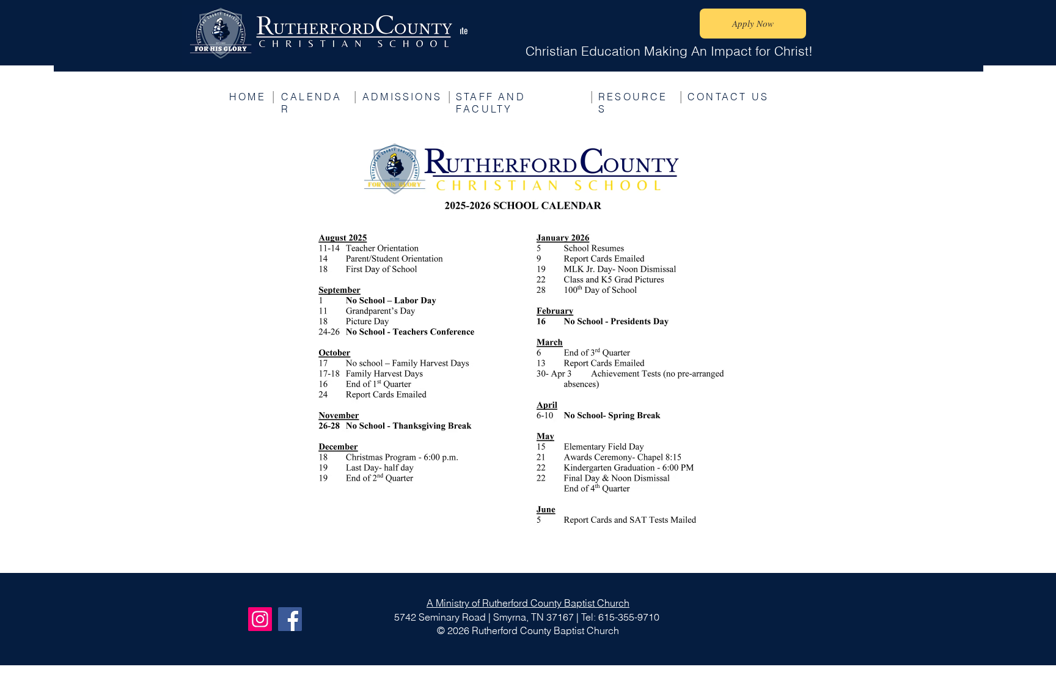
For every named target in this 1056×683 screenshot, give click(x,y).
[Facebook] (290, 619)
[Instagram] (260, 619)
